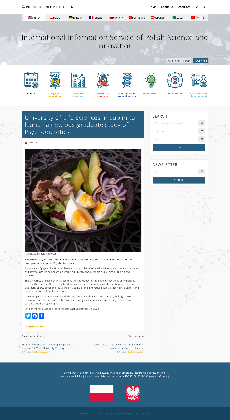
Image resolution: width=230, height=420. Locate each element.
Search (179, 147)
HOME (152, 7)
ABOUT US (167, 7)
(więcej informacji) (160, 376)
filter (115, 105)
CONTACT (184, 7)
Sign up (179, 179)
